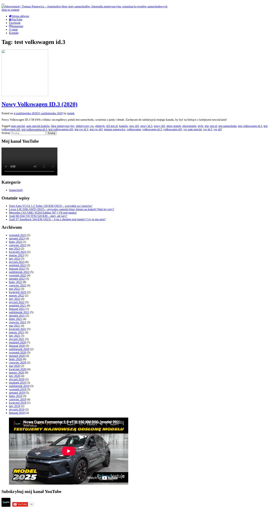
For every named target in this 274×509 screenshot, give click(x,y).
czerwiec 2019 (17, 399)
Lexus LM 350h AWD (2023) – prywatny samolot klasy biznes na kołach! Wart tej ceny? (61, 209)
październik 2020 (19, 349)
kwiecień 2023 (17, 251)
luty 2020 (14, 376)
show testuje (173, 126)
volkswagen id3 (172, 129)
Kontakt (13, 32)
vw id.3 (207, 129)
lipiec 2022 (15, 282)
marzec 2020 (16, 372)
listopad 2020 (17, 345)
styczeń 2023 (16, 262)
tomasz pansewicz (114, 129)
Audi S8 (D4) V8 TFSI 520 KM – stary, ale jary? (38, 216)
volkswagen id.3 (152, 129)
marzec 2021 (16, 332)
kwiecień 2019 (17, 402)
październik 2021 (19, 312)
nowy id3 (159, 126)
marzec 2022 (16, 295)
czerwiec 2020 (17, 362)
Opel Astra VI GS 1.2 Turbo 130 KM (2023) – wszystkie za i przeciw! (50, 205)
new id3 (134, 126)
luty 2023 (14, 258)
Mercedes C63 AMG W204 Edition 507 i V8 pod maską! (43, 212)
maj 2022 (14, 288)
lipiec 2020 (15, 359)
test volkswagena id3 (60, 129)
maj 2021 (14, 325)
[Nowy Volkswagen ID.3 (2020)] (24, 95)
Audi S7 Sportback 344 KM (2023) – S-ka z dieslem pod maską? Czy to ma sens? (57, 219)
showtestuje (189, 126)
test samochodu (227, 126)
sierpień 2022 (17, 278)
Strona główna (20, 16)
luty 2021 (14, 335)
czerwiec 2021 (17, 322)
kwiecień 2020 (17, 369)
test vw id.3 (81, 129)
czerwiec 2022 (17, 285)
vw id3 (218, 129)
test (207, 126)
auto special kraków (38, 126)
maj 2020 (14, 365)
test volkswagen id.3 (250, 126)
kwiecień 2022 (17, 292)
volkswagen (134, 129)
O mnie (13, 29)
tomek (71, 113)
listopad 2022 (17, 268)
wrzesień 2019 (17, 389)
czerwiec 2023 (17, 245)
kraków (123, 126)
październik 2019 (19, 386)
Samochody (16, 190)
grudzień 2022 (17, 265)
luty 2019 (14, 406)
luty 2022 (14, 298)
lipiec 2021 (15, 319)
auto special (18, 126)
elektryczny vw (85, 126)
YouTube (17, 19)
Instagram (17, 26)
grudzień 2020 (17, 342)
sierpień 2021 (17, 315)
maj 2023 (14, 248)
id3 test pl (112, 126)
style (200, 126)
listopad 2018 (17, 412)
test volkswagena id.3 (34, 129)
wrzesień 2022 (17, 275)
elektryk (100, 126)
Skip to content (10, 9)
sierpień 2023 (17, 238)
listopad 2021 (17, 308)
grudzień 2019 (17, 382)
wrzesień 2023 (17, 235)
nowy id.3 (146, 126)
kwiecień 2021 (17, 329)
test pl (213, 126)
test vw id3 (96, 129)
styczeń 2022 (16, 302)
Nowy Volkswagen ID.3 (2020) (39, 104)
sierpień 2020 (17, 355)
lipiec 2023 (15, 241)
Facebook (15, 22)
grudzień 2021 (17, 305)
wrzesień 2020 (17, 352)
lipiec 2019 (15, 396)
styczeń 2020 (16, 379)
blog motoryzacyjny (62, 126)
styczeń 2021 (16, 339)
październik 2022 (19, 272)
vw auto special (192, 129)
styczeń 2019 (16, 409)
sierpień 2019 (17, 392)
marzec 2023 (16, 255)
